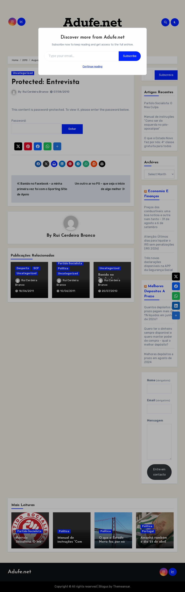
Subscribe (129, 56)
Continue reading (92, 66)
